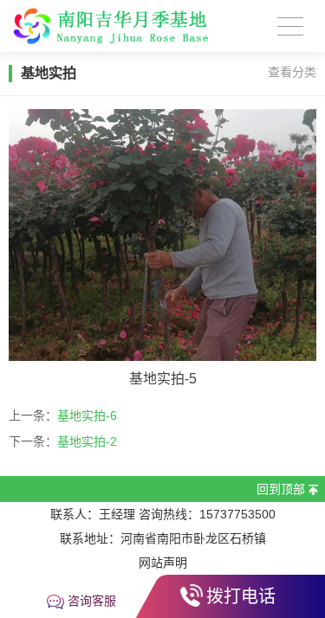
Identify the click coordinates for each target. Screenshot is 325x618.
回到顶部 (281, 489)
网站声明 (163, 563)
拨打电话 (241, 596)
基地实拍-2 (87, 441)
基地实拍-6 (87, 415)
